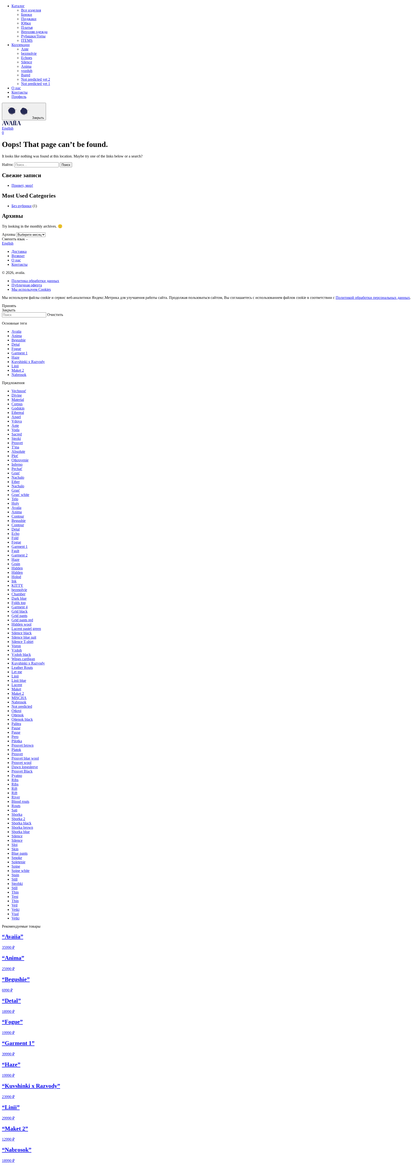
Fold (15, 538)
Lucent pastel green (26, 629)
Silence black (22, 633)
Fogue (16, 349)
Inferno (17, 464)
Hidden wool (21, 624)
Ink (14, 581)
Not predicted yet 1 (35, 84)
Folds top (19, 603)
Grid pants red (22, 620)
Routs (16, 806)
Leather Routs (22, 667)
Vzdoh (17, 650)
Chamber (18, 594)
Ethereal (18, 413)
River (16, 797)
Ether (16, 482)
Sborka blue (21, 832)
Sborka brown (22, 827)
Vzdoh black (21, 655)
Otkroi (16, 711)
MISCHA (19, 698)
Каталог (18, 6)
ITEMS (27, 40)
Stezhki (17, 884)
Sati (14, 810)
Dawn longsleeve (25, 767)
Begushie (19, 340)
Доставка (19, 251)
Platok (16, 750)
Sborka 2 (18, 819)
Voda (15, 430)
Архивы (8, 234)
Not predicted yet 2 (35, 79)
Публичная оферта (27, 285)
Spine (16, 866)
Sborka (17, 814)
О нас (16, 88)
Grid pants (19, 616)
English (7, 128)
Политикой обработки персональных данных (373, 298)
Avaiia (16, 331)
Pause (16, 728)
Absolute (18, 451)
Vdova (17, 421)
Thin (15, 892)
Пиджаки (28, 19)
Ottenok (18, 715)
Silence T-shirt (22, 642)
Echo (15, 534)
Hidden (17, 568)
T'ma (15, 447)
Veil (14, 905)
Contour (18, 516)
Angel (16, 417)
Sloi (14, 845)
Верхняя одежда (34, 32)
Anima (26, 66)
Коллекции (21, 45)
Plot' (15, 456)
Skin (15, 849)
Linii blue (19, 680)
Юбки (26, 23)
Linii (15, 366)
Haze (15, 357)
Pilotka (17, 741)
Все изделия (31, 10)
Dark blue (19, 598)
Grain (16, 564)
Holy (15, 503)
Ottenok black (22, 719)
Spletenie (18, 862)
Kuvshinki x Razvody (28, 362)
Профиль (19, 97)
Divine (17, 395)
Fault (15, 551)
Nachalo (18, 477)
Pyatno (17, 776)
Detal (16, 344)
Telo (15, 499)
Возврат (18, 256)
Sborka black (21, 823)
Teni (15, 897)
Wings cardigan (23, 659)
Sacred (17, 434)
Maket (16, 689)
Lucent (17, 685)
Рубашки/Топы (33, 36)
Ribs (15, 780)
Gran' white (20, 495)
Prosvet (17, 443)
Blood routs (20, 801)
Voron (16, 646)
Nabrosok (19, 375)
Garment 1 (20, 353)
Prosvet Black (22, 771)
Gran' (16, 473)
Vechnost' (19, 391)
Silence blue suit (24, 637)
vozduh (26, 71)
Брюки (26, 14)
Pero (15, 737)
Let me (17, 672)
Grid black (20, 611)
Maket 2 (18, 370)
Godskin (18, 408)
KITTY (17, 585)
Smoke (17, 858)
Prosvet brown (23, 745)
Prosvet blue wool (25, 758)
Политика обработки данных (35, 281)
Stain (15, 875)
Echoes (26, 58)
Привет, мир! (22, 185)
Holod (16, 577)
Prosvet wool (21, 763)
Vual (15, 914)
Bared (25, 75)
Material (18, 400)
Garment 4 (20, 607)
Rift (14, 788)
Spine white (20, 871)
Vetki (15, 909)
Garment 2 (20, 555)
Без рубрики (22, 206)
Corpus (17, 404)
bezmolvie (29, 53)
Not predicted (22, 706)
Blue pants (20, 853)
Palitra (16, 724)
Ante (25, 49)
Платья (27, 27)
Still (14, 879)
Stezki (16, 438)
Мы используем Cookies (31, 289)
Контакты (20, 92)
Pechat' (17, 469)
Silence (26, 62)
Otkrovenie (20, 460)
